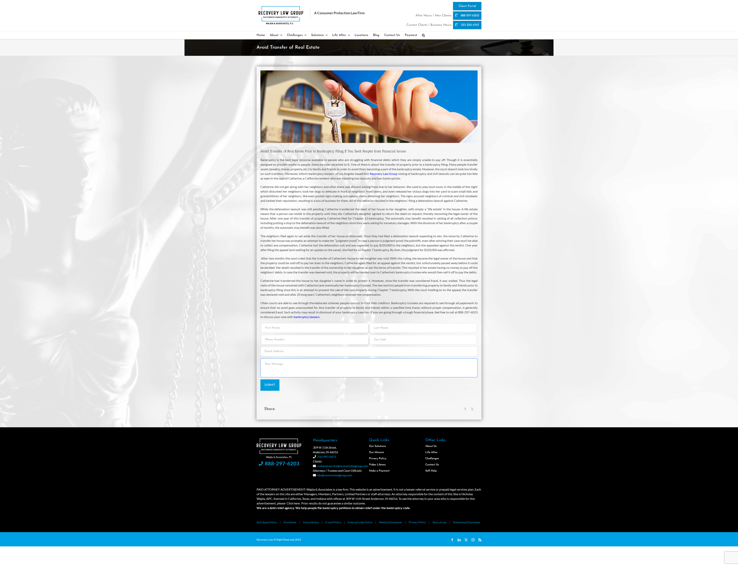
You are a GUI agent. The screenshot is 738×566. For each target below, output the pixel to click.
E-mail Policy (333, 522)
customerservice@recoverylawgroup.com (342, 466)
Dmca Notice (311, 522)
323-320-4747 (469, 25)
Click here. (293, 503)
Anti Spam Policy (267, 522)
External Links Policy (360, 522)
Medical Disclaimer (390, 522)
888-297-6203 (469, 15)
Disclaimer (290, 522)
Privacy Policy (417, 522)
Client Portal (467, 6)
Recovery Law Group (383, 173)
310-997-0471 (326, 456)
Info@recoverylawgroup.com (334, 475)
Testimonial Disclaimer (466, 522)
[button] (423, 35)
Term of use (439, 522)
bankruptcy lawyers (307, 317)
